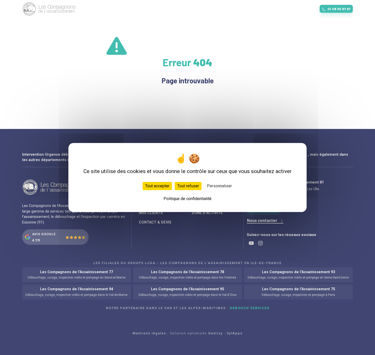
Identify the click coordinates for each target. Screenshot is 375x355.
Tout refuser (188, 185)
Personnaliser (219, 185)
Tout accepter (157, 185)
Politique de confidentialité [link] (187, 198)
